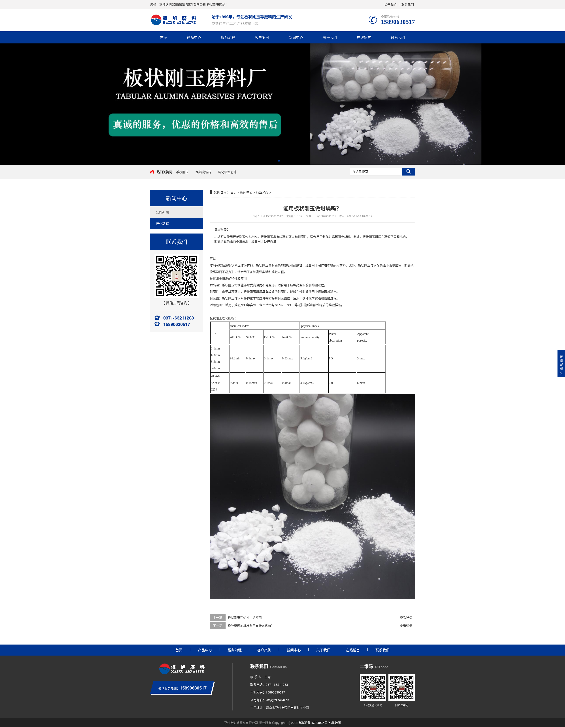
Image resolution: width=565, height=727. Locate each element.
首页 (163, 37)
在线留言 (364, 37)
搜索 (408, 172)
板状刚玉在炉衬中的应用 (245, 617)
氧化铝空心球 (227, 172)
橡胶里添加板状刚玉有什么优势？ (251, 625)
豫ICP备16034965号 (313, 722)
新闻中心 (296, 37)
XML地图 (334, 722)
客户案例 (262, 37)
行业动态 (162, 223)
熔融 (274, 272)
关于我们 (390, 4)
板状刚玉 (182, 172)
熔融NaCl (240, 305)
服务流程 (228, 37)
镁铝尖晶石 (203, 172)
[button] (279, 161)
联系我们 (407, 4)
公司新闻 (162, 212)
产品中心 (194, 37)
